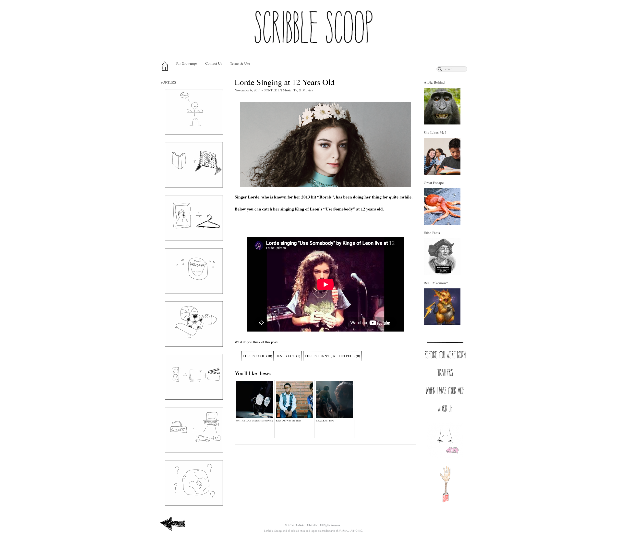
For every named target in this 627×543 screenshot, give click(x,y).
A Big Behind (434, 82)
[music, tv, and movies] (194, 377)
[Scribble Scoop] (313, 29)
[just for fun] (194, 271)
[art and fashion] (194, 218)
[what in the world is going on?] (194, 483)
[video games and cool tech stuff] (194, 430)
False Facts (432, 232)
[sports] (194, 324)
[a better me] (194, 112)
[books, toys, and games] (194, 165)
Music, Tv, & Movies (298, 90)
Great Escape (434, 182)
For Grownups (186, 63)
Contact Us (213, 63)
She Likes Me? (435, 132)
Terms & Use (240, 63)
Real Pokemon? (436, 282)
